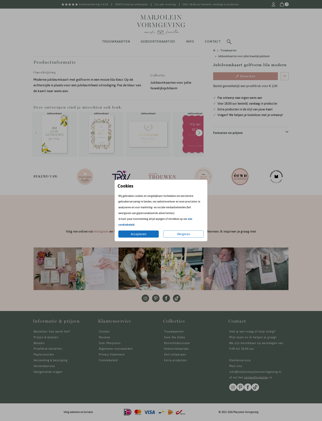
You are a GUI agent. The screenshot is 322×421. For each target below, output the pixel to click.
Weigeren (183, 234)
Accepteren (138, 234)
